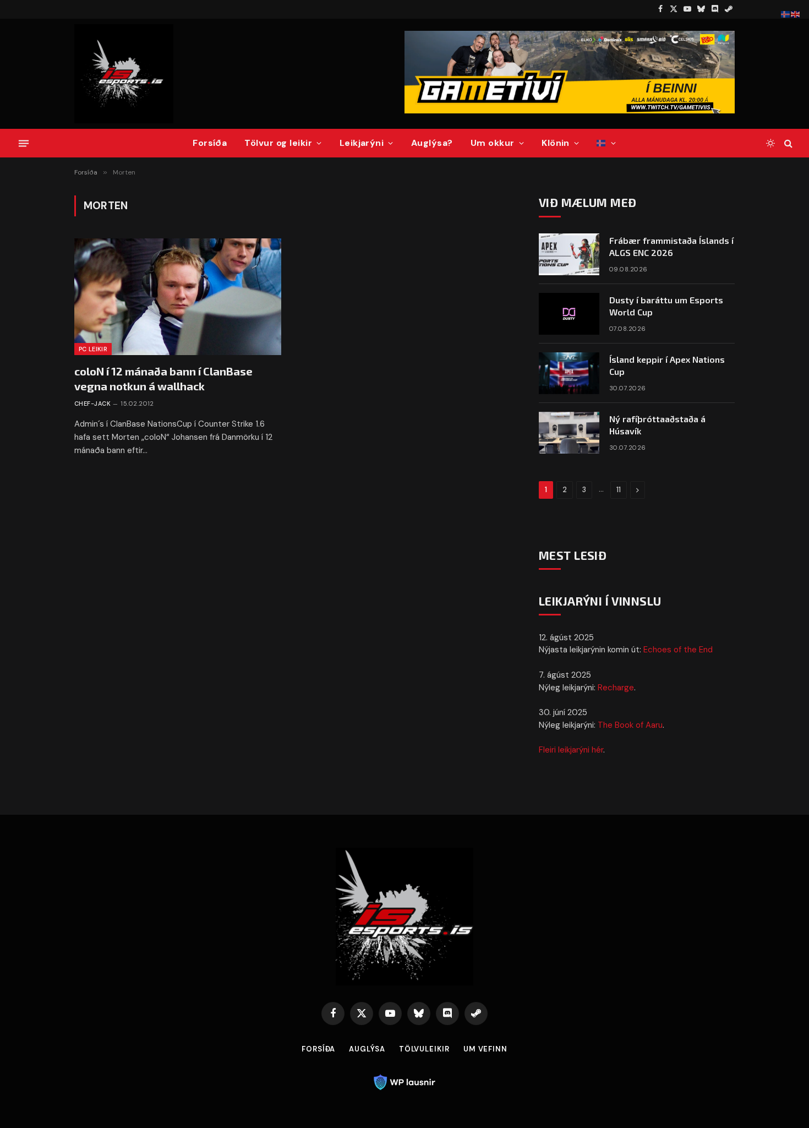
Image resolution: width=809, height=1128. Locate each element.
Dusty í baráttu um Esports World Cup (666, 306)
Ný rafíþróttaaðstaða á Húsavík (657, 425)
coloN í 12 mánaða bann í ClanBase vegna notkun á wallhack (163, 378)
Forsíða (210, 143)
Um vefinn (485, 1049)
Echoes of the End (678, 649)
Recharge (616, 687)
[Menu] (24, 143)
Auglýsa (367, 1049)
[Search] (787, 143)
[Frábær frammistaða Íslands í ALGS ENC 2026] (569, 254)
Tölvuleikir (424, 1049)
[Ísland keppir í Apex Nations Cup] (569, 373)
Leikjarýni (362, 143)
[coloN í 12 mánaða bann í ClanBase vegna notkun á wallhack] (177, 296)
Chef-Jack (92, 403)
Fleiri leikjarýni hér (571, 749)
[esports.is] (123, 74)
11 (618, 489)
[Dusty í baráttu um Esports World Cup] (569, 314)
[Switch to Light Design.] (770, 143)
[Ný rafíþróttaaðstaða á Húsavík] (569, 433)
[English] (796, 14)
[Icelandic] (606, 143)
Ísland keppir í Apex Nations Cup (667, 365)
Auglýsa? (432, 143)
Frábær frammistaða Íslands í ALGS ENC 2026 (671, 246)
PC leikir (93, 349)
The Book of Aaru (630, 725)
